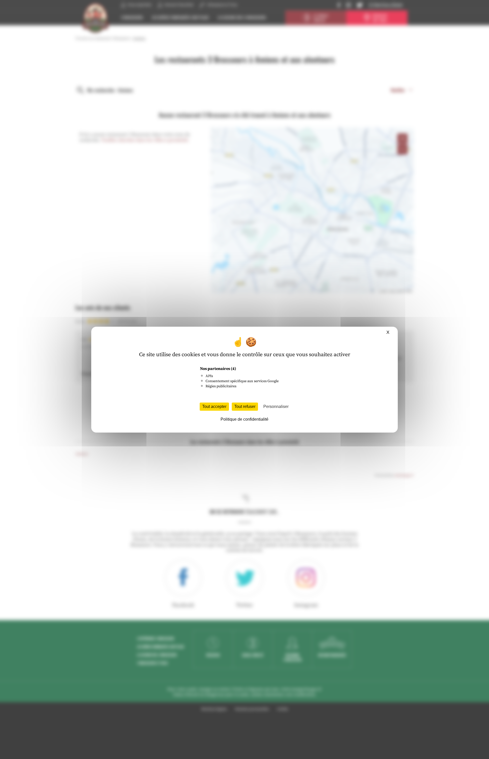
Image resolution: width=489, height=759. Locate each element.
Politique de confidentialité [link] (244, 419)
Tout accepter (214, 406)
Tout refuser (244, 406)
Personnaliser (276, 406)
